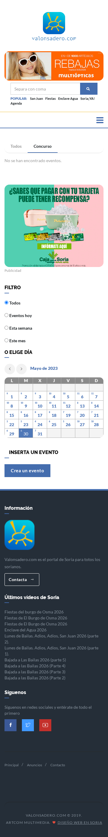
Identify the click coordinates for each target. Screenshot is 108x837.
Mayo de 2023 (44, 368)
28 (96, 424)
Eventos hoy (20, 315)
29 (11, 433)
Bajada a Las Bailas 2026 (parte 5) (35, 659)
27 (82, 424)
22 (11, 424)
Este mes (17, 340)
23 (25, 424)
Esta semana (20, 328)
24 (40, 424)
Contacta (18, 579)
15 (11, 415)
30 (25, 433)
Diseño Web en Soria (80, 822)
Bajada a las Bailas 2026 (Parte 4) (34, 665)
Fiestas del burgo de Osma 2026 (34, 611)
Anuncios (34, 765)
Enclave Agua (68, 98)
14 (96, 405)
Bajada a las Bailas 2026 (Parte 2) (34, 677)
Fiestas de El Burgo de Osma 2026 (35, 617)
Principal (11, 765)
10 (40, 405)
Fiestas (50, 98)
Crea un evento (27, 470)
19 (68, 415)
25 (54, 424)
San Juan (36, 98)
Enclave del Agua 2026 (25, 629)
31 (40, 433)
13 (82, 405)
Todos (16, 146)
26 (68, 424)
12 (68, 405)
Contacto (57, 765)
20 (82, 415)
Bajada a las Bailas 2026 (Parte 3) (34, 671)
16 (25, 415)
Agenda (16, 103)
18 (54, 415)
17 (40, 415)
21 (96, 415)
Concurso (43, 146)
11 (54, 405)
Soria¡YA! (87, 98)
